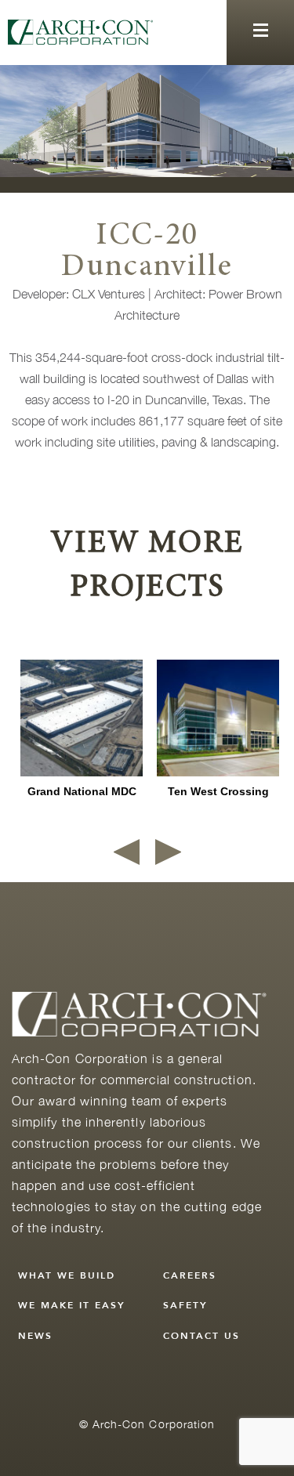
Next (168, 852)
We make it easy (71, 1305)
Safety (185, 1305)
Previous (127, 852)
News (35, 1335)
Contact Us (201, 1335)
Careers (189, 1275)
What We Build (66, 1275)
